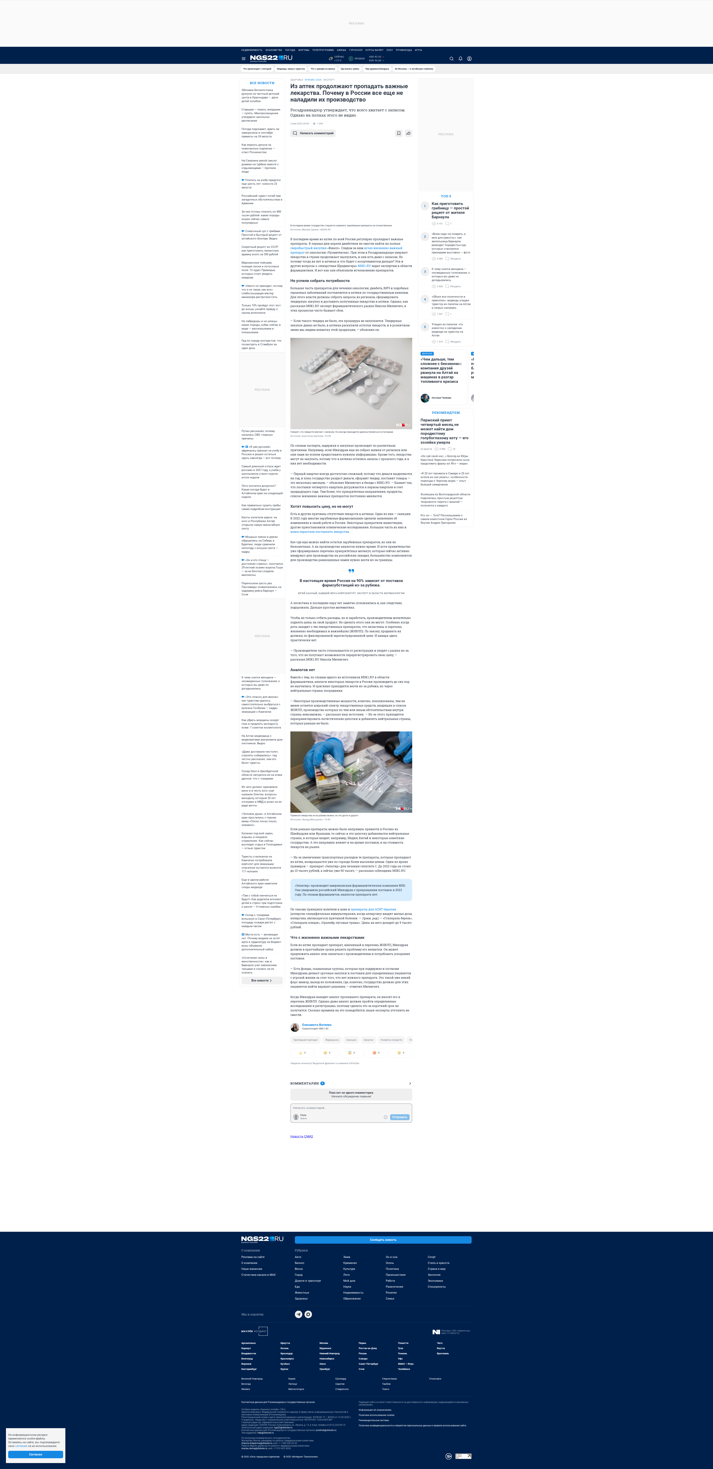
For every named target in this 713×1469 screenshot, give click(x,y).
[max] (308, 1314)
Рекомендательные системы (374, 1420)
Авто (298, 1257)
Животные (302, 1292)
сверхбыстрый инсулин (308, 248)
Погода (290, 50)
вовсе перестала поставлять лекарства (319, 532)
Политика (392, 1269)
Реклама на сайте (253, 1257)
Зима (346, 1257)
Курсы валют (375, 50)
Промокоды (404, 50)
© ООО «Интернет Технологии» (301, 1456)
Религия (391, 1292)
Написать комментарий (316, 133)
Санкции (351, 1039)
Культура (349, 1269)
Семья (390, 1298)
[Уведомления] (460, 58)
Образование (352, 1298)
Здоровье (301, 1298)
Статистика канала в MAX (258, 1274)
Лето (346, 1274)
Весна (299, 1269)
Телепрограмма (323, 50)
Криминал (350, 1263)
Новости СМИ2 (301, 1136)
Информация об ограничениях (375, 1410)
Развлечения (394, 1286)
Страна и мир (436, 1269)
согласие (21, 1446)
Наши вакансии (251, 1269)
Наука (347, 1286)
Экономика (435, 1280)
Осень (390, 1263)
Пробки (357, 58)
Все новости (262, 83)
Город (298, 1274)
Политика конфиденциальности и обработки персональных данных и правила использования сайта (412, 1425)
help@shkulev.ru (266, 1432)
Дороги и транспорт (308, 1280)
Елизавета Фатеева (316, 1025)
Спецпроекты (437, 1286)
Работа (390, 1280)
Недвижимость (252, 50)
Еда (297, 1286)
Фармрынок (332, 1039)
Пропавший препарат (305, 1039)
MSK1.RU (364, 266)
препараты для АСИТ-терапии (373, 909)
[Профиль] (469, 58)
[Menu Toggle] (243, 58)
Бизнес (299, 1263)
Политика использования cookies (376, 1415)
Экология (434, 1274)
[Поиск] (451, 58)
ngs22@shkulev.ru (283, 1427)
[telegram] (298, 1314)
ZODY (390, 50)
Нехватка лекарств (391, 1039)
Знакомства (274, 50)
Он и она (391, 1257)
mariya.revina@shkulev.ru (254, 1448)
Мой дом (349, 1280)
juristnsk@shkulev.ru (326, 1430)
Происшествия (396, 1274)
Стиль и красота (438, 1263)
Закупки (368, 1039)
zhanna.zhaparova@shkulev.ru (256, 1443)
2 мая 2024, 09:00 (299, 123)
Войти (303, 1118)
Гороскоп (356, 50)
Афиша (341, 50)
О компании (249, 1263)
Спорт (432, 1257)
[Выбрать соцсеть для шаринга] (408, 133)
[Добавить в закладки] (399, 133)
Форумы (303, 50)
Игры (418, 50)
